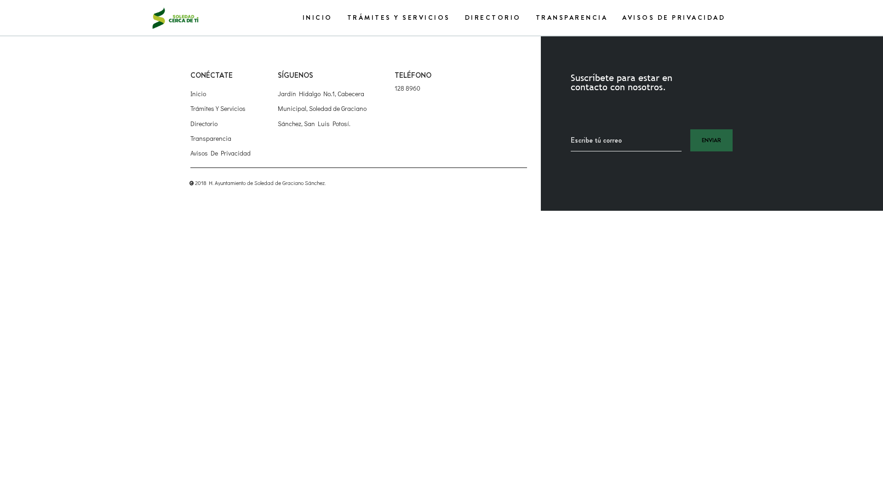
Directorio (493, 17)
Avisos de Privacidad (673, 17)
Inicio (318, 17)
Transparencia (572, 17)
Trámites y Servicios (398, 17)
